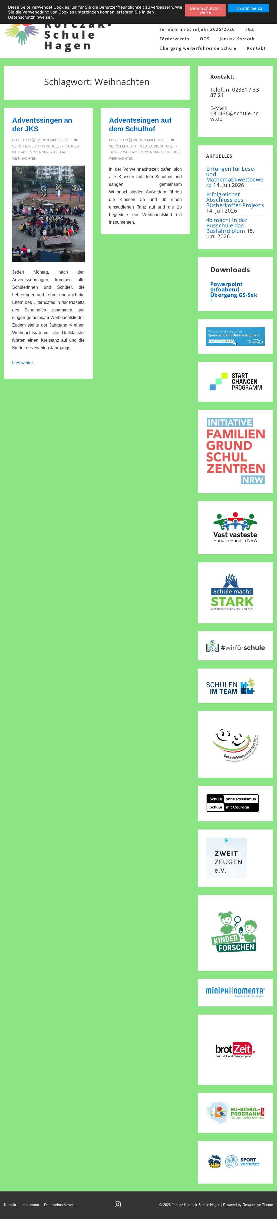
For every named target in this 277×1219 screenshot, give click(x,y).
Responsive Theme (258, 1205)
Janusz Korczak (237, 38)
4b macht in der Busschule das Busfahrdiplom (227, 225)
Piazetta (57, 152)
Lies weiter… (24, 363)
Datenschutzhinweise (60, 1205)
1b (145, 146)
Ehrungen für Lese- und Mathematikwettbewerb (234, 177)
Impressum (30, 1205)
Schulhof (170, 152)
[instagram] (118, 1206)
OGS (205, 38)
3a (151, 146)
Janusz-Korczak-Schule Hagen (79, 29)
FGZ (249, 29)
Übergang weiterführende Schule (198, 48)
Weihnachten (24, 158)
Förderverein (175, 38)
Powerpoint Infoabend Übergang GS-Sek (234, 289)
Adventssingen (35, 152)
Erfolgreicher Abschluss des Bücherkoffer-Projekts (235, 200)
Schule (53, 146)
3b (156, 146)
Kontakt (256, 48)
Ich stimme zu (248, 8)
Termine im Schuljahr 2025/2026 (197, 29)
